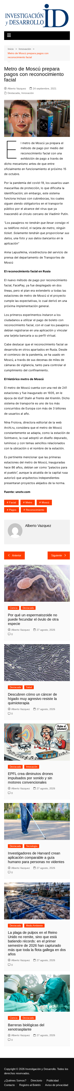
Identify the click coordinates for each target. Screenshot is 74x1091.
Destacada (14, 93)
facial (12, 502)
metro (29, 502)
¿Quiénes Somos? (15, 1080)
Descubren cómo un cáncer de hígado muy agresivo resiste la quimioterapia (32, 698)
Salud (29, 687)
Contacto (9, 1085)
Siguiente (56, 555)
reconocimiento (35, 509)
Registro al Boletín (30, 1085)
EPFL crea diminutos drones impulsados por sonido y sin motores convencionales (30, 778)
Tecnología (31, 846)
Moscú (45, 502)
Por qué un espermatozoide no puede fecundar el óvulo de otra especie (33, 619)
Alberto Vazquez (17, 88)
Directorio (36, 1080)
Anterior (16, 555)
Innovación (27, 93)
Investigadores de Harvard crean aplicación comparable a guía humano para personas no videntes (36, 857)
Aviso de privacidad (56, 1085)
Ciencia (13, 608)
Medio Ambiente (34, 925)
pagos (12, 509)
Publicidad (53, 1080)
